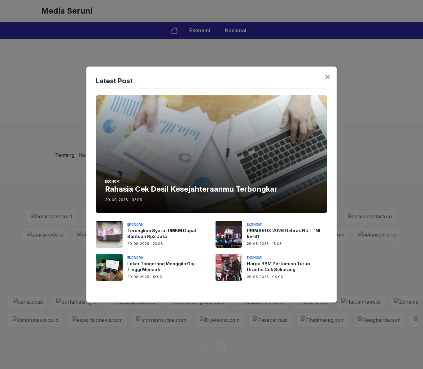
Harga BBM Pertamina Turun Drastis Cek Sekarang (278, 266)
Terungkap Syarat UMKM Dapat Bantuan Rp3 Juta (162, 233)
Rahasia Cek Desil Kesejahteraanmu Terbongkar (191, 188)
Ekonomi (112, 181)
